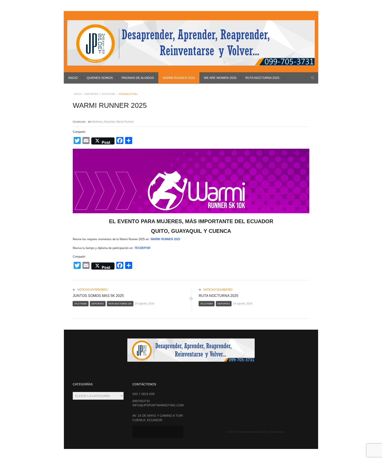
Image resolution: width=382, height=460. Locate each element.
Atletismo (108, 94)
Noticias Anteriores (92, 289)
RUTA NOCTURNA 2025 (262, 78)
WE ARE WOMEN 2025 (220, 78)
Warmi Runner (125, 121)
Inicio (77, 94)
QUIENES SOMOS (100, 78)
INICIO (73, 78)
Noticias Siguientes (217, 289)
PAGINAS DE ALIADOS (138, 78)
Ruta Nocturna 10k (120, 303)
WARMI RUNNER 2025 (179, 78)
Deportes (91, 94)
